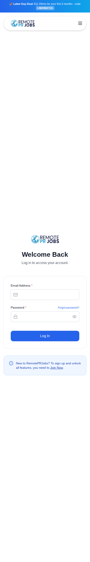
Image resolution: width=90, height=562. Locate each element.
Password (18, 307)
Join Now (56, 367)
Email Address (21, 285)
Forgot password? (68, 307)
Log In (45, 336)
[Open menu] (80, 23)
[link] (45, 6)
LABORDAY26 (45, 8)
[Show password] (74, 316)
